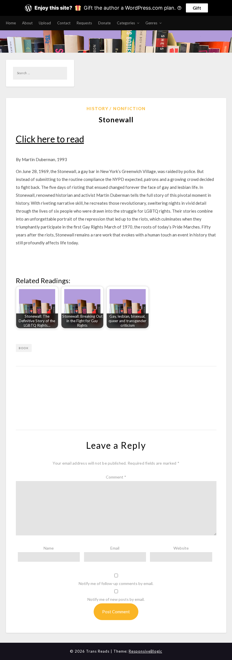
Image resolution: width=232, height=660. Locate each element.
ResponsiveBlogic (145, 651)
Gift (197, 7)
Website (181, 548)
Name (49, 548)
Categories (126, 23)
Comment (116, 477)
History (98, 108)
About (27, 23)
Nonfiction (129, 108)
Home (11, 23)
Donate (104, 23)
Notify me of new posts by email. (116, 599)
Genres (151, 23)
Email (114, 548)
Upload (45, 23)
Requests (84, 23)
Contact (63, 23)
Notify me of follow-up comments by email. (116, 583)
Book (24, 348)
